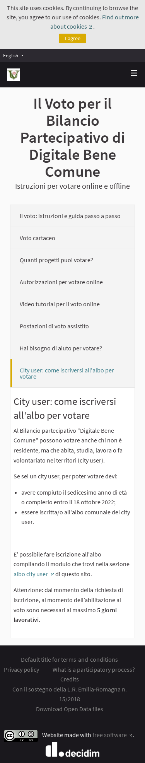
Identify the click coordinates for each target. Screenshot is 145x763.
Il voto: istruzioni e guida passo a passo (70, 216)
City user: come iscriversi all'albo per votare (67, 373)
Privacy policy (21, 669)
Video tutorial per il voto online (60, 304)
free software (112, 735)
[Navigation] (134, 73)
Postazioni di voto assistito (54, 326)
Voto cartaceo (37, 238)
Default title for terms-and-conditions (69, 659)
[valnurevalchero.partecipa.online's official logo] (13, 74)
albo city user (34, 574)
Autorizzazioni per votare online (61, 282)
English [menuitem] (10, 55)
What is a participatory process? (94, 669)
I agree (72, 38)
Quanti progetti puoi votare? (56, 260)
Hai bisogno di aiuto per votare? (61, 348)
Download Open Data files (69, 709)
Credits (69, 679)
